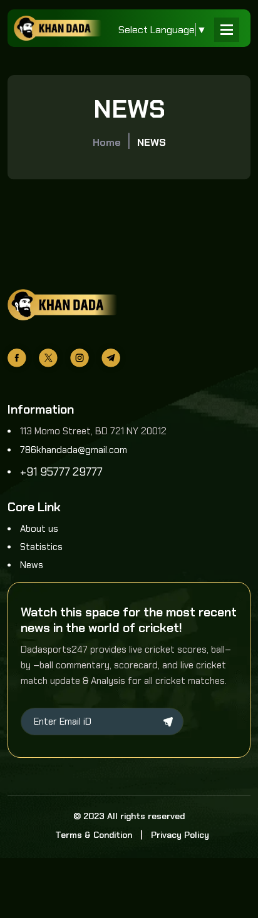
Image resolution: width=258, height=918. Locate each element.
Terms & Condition (93, 834)
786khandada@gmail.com (73, 450)
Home (107, 142)
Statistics (41, 547)
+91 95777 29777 (61, 471)
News (31, 565)
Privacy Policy (180, 834)
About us (39, 529)
